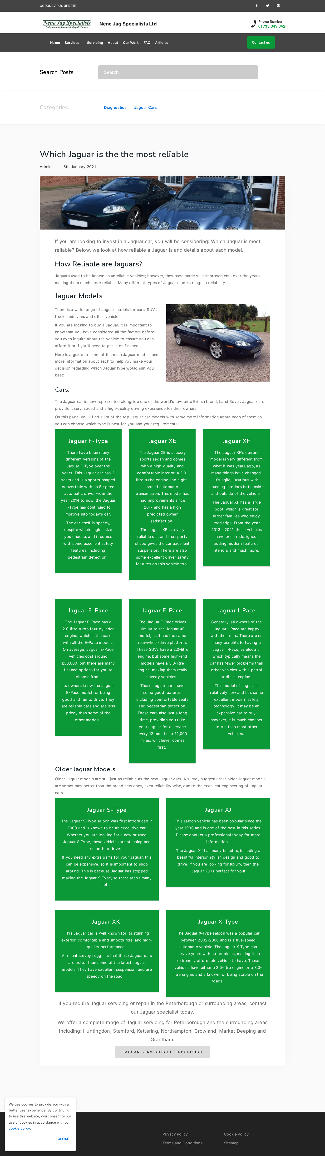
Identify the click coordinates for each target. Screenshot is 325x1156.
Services (72, 42)
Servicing (95, 42)
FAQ (147, 42)
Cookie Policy (236, 1134)
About (113, 42)
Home (55, 42)
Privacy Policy (175, 1134)
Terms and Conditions (182, 1143)
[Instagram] (278, 5)
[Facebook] (256, 5)
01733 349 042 (272, 26)
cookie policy (19, 1128)
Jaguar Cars (145, 107)
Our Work (131, 42)
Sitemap (231, 1143)
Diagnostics (115, 107)
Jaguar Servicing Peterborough (163, 1052)
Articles (161, 42)
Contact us (261, 42)
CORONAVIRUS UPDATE (58, 6)
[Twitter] (267, 5)
